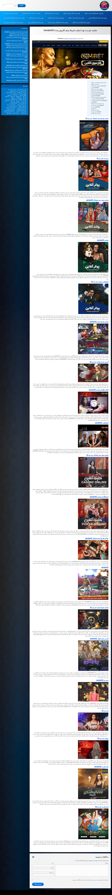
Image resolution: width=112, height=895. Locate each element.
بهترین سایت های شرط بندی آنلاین (81, 22)
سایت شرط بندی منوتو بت (10, 108)
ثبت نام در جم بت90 (96, 113)
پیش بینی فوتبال (9, 113)
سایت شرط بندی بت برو (22, 103)
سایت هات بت (18, 111)
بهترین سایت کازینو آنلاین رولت (35, 22)
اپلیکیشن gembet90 (96, 95)
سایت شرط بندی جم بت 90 (98, 103)
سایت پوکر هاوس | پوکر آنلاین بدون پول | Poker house (16, 65)
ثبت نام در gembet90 (96, 111)
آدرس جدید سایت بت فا (22, 91)
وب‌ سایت (51, 872)
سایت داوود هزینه (23, 102)
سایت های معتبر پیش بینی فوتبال (9, 111)
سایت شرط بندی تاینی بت (13, 106)
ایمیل (51, 868)
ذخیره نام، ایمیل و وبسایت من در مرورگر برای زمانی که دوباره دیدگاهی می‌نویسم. (90, 880)
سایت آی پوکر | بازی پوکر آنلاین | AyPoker (19, 75)
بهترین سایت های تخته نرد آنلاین (76, 18)
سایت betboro (9, 95)
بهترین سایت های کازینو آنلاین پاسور (98, 18)
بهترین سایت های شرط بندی (10, 13)
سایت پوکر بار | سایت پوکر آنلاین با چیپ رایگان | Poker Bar (16, 70)
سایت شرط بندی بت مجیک (11, 104)
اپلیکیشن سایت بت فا (13, 93)
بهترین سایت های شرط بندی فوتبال (31, 13)
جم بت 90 (94, 108)
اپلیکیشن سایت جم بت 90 (97, 89)
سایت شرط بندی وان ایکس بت (21, 110)
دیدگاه (106, 863)
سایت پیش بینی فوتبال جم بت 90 (99, 97)
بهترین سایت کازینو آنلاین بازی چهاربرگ (13, 22)
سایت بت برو (8, 99)
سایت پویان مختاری (16, 113)
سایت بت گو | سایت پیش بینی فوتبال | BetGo (18, 33)
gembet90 (94, 102)
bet (69, 234)
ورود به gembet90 (96, 106)
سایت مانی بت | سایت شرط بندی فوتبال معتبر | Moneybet (16, 32)
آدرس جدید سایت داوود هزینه (21, 92)
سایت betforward (19, 96)
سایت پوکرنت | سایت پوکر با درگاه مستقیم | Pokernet (16, 80)
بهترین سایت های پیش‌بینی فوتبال (71, 13)
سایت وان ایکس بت (23, 113)
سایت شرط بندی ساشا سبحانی (21, 108)
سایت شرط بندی (71, 38)
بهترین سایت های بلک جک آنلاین (56, 18)
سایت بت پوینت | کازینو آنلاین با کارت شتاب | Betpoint (16, 53)
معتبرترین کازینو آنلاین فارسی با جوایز (94, 13)
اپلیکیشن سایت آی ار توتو (22, 93)
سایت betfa (25, 96)
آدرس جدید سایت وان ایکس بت (10, 92)
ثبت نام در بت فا (15, 95)
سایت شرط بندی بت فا (13, 103)
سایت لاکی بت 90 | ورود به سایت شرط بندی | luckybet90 (16, 43)
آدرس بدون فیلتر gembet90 (98, 105)
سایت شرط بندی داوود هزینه (21, 107)
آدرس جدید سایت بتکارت (13, 91)
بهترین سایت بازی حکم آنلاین (36, 18)
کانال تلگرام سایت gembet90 (98, 93)
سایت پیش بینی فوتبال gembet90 (99, 85)
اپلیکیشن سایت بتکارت (22, 95)
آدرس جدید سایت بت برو (12, 89)
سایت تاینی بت (6, 100)
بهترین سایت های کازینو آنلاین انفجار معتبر (13, 18)
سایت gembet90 (95, 87)
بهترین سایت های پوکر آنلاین (52, 13)
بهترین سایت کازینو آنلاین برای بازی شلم (58, 22)
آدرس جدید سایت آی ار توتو (21, 89)
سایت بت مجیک (12, 100)
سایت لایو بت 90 (23, 111)
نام (52, 863)
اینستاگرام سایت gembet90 (98, 98)
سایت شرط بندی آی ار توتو (15, 102)
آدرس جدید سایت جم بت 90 (97, 92)
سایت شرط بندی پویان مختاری (10, 110)
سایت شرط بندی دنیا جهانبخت (11, 107)
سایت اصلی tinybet (14, 99)
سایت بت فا (25, 100)
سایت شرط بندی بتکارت (22, 106)
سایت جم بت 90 (95, 110)
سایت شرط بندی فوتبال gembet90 (99, 100)
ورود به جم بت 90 (95, 84)
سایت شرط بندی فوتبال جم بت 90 (99, 82)
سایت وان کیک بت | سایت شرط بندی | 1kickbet (18, 35)
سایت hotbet (7, 96)
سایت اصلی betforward (22, 99)
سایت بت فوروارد (19, 100)
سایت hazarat (12, 96)
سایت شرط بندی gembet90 (97, 90)
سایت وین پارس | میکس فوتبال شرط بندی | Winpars (17, 45)
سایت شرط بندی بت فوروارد (21, 104)
